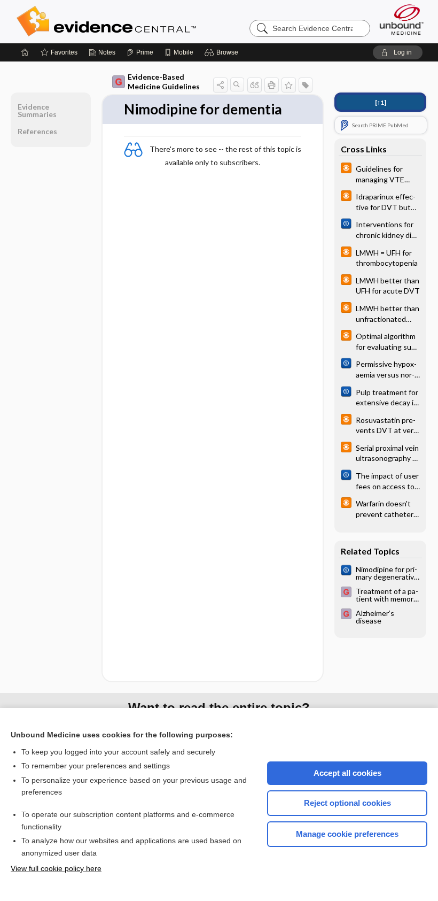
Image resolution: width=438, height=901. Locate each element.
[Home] (25, 52)
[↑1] (380, 102)
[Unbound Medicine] (401, 19)
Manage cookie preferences (347, 833)
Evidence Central (149, 21)
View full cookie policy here (56, 868)
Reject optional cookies (347, 802)
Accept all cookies (347, 772)
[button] (223, 52)
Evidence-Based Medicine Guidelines (164, 81)
